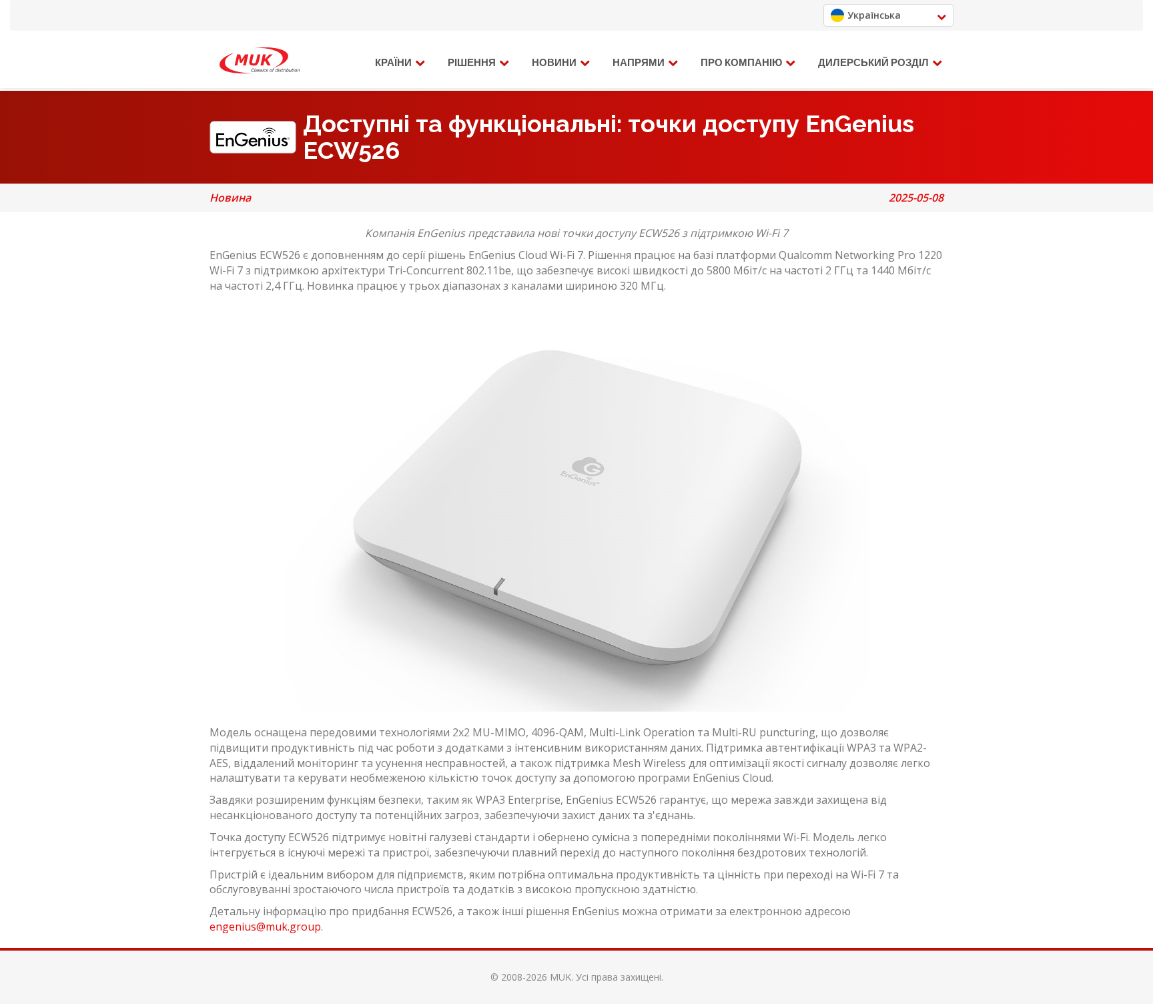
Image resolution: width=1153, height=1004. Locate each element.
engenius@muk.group (265, 926)
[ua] (260, 60)
